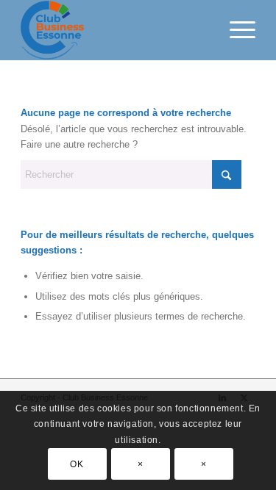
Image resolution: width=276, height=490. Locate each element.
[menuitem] (235, 30)
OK (76, 464)
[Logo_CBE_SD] (114, 30)
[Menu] (235, 30)
